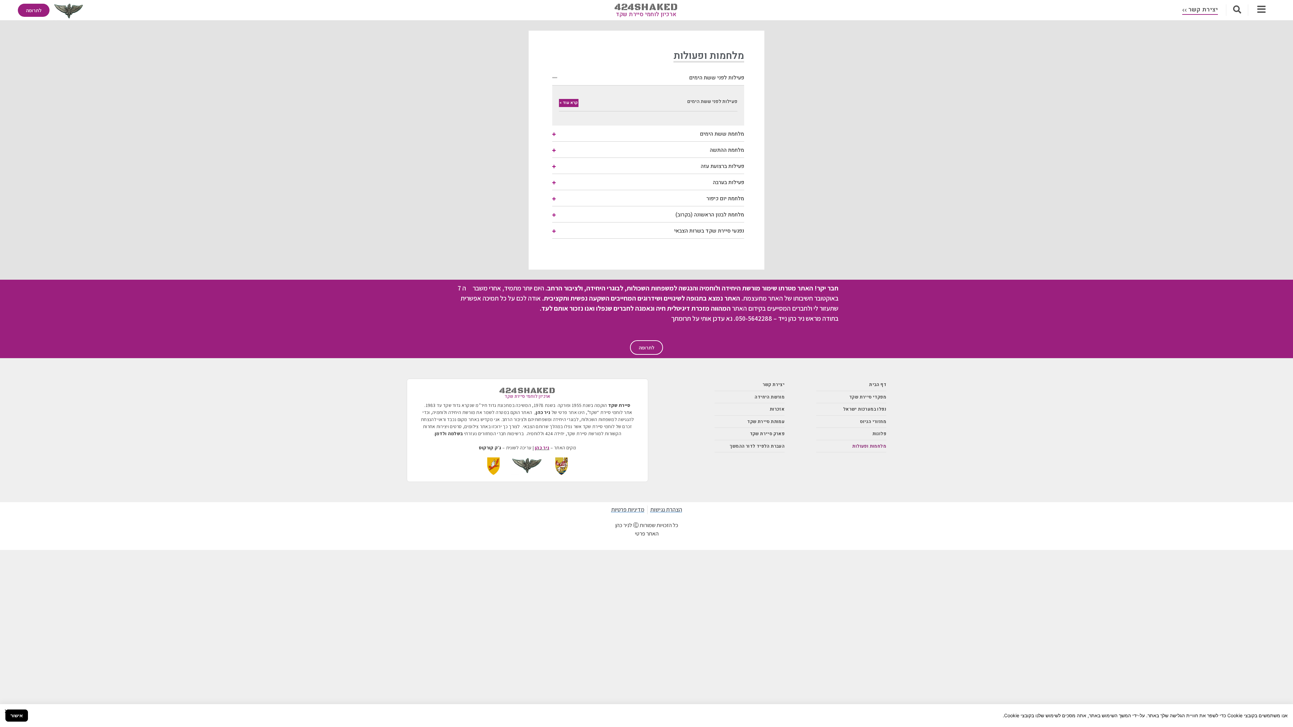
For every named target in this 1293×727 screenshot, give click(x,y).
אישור (16, 715)
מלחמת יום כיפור (725, 199)
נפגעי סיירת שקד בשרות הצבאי (709, 231)
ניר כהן (542, 448)
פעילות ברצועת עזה (722, 166)
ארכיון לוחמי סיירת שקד (646, 14)
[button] (648, 77)
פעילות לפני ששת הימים (716, 78)
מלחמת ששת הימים (722, 134)
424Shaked (646, 7)
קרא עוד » (569, 103)
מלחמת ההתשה (727, 150)
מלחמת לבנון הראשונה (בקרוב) (709, 215)
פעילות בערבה (728, 182)
